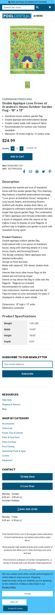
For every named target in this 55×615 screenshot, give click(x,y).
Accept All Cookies (15, 608)
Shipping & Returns (11, 404)
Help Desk (7, 400)
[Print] (37, 171)
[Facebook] (24, 171)
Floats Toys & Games (12, 432)
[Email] (31, 171)
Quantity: (6, 148)
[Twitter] (43, 171)
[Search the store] (37, 7)
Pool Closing (8, 446)
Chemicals (7, 428)
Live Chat (28, 486)
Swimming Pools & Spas (14, 451)
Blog (4, 409)
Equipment (7, 460)
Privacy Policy (9, 587)
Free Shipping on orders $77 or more (28, 2)
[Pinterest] (50, 171)
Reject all (14, 602)
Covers (5, 455)
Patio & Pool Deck (10, 437)
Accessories (8, 423)
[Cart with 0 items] (50, 7)
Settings (27, 593)
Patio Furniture (9, 442)
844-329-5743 (28, 509)
